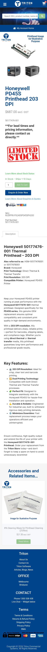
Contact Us (24, 563)
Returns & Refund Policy (23, 619)
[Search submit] (42, 16)
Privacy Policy (23, 625)
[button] (5, 5)
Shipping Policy (23, 622)
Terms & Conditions (23, 615)
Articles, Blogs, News (23, 570)
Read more (23, 541)
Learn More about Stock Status (19, 173)
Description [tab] (10, 234)
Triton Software (23, 566)
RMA (23, 629)
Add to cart (22, 185)
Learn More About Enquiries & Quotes (23, 199)
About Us (23, 559)
